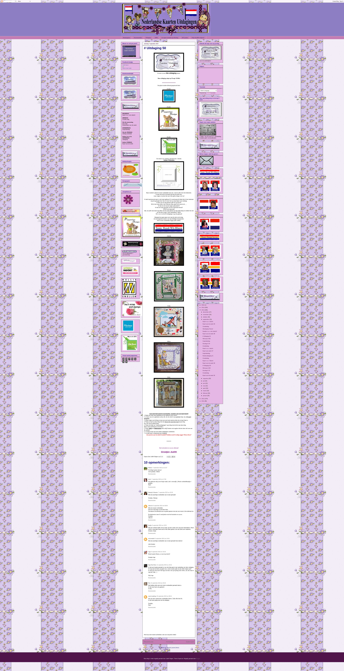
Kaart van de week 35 (209, 375)
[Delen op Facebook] (173, 457)
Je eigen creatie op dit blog (169, 37)
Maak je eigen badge (126, 68)
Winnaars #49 (207, 368)
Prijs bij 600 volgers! (198, 37)
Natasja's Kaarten (153, 492)
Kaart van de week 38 (209, 333)
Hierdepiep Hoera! (208, 329)
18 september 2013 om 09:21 (164, 596)
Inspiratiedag (206, 341)
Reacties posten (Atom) (173, 647)
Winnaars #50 (207, 338)
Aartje (149, 525)
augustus (206, 378)
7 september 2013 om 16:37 (160, 467)
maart (205, 390)
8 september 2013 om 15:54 (162, 538)
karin (149, 479)
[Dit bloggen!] (169, 457)
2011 (203, 401)
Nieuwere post (148, 642)
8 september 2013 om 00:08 (160, 505)
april (204, 388)
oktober (205, 317)
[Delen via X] (171, 457)
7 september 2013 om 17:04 (159, 479)
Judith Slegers (125, 65)
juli (204, 381)
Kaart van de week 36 (209, 363)
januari (205, 395)
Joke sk (150, 505)
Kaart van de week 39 (209, 324)
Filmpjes (148, 37)
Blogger (198, 658)
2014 (203, 307)
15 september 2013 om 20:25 (158, 583)
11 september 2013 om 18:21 (164, 565)
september (206, 319)
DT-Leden (185, 37)
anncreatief (151, 538)
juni (204, 383)
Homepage (169, 642)
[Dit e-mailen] (168, 457)
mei (204, 386)
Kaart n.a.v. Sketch (208, 360)
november (206, 314)
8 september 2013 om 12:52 (159, 525)
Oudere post (190, 642)
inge (149, 551)
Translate (212, 93)
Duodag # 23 (206, 370)
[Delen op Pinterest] (174, 457)
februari (205, 393)
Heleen (150, 467)
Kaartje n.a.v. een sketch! (210, 331)
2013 (203, 310)
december (206, 312)
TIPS (156, 37)
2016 (203, 305)
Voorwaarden (138, 37)
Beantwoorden (152, 474)
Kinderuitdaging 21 (208, 355)
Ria (149, 583)
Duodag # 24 (206, 343)
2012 (203, 398)
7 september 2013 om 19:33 (165, 492)
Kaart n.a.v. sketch (208, 321)
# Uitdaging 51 (207, 336)
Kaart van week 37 (208, 351)
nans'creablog (152, 596)
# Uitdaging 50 (207, 365)
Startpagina (126, 37)
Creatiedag (206, 326)
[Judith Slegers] (123, 66)
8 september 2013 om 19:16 (158, 551)
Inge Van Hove (152, 565)
